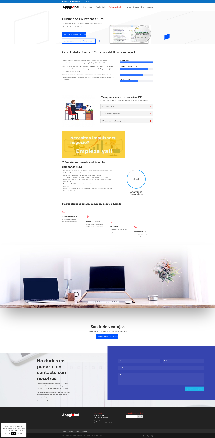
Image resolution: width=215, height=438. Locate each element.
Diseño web (87, 7)
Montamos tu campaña (73, 34)
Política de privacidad (81, 431)
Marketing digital (115, 7)
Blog (142, 7)
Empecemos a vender (106, 337)
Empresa (128, 7)
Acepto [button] (13, 433)
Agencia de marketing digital (94, 435)
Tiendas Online (101, 7)
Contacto (149, 7)
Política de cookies (67, 431)
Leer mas (19, 433)
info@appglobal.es (103, 417)
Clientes (136, 7)
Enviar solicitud (194, 389)
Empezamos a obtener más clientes (78, 41)
